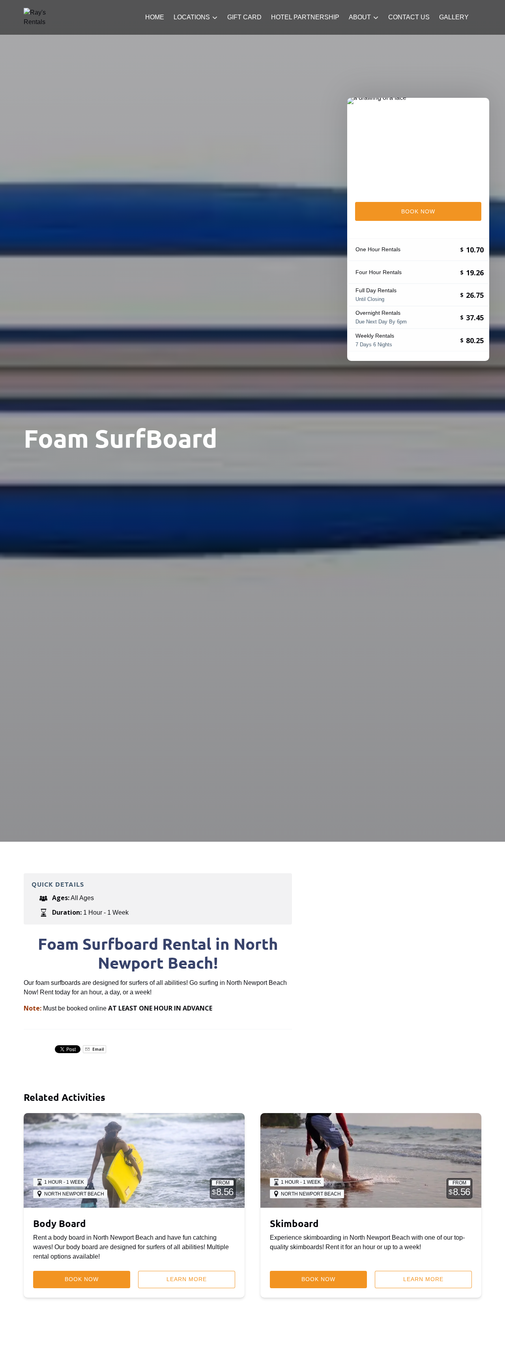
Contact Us (409, 17)
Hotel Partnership (305, 17)
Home (154, 17)
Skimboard (294, 1223)
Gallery (454, 17)
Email (97, 1049)
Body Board (59, 1223)
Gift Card (244, 17)
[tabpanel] (418, 145)
